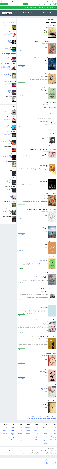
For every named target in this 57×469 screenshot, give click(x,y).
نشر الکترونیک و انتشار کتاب (51, 1)
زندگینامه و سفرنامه (53, 436)
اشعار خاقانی (37, 79)
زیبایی (21, 430)
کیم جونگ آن (9, 195)
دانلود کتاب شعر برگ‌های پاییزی (49, 193)
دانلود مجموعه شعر (23, 294)
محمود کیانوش (44, 258)
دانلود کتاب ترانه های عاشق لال (50, 162)
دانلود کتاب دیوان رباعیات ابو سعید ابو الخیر (47, 87)
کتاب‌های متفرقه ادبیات (8, 189)
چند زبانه (39, 212)
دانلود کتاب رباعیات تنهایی (50, 25)
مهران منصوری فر (8, 57)
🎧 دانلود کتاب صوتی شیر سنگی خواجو (48, 385)
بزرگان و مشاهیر (19, 426)
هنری (21, 439)
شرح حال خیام (33, 138)
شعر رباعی (41, 329)
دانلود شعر (31, 168)
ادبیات (51, 7)
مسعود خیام (45, 274)
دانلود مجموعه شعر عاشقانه (22, 327)
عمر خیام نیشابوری (44, 43)
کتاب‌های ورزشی (9, 204)
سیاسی (46, 436)
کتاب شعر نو (21, 263)
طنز (55, 431)
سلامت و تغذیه (19, 433)
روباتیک (29, 434)
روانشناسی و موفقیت (4, 428)
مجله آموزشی (12, 434)
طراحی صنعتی (28, 426)
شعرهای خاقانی (31, 79)
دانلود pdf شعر (35, 263)
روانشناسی (45, 433)
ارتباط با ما (54, 460)
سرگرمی (21, 431)
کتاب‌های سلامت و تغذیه (8, 25)
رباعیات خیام (42, 138)
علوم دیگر (45, 445)
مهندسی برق (28, 430)
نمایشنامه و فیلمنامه (53, 437)
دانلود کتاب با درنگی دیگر (51, 257)
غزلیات (28, 199)
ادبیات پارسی (39, 60)
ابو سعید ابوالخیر (44, 120)
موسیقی (20, 436)
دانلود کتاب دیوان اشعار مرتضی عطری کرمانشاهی (46, 288)
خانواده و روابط (20, 428)
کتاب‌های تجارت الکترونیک (8, 58)
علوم (48, 7)
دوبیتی (33, 199)
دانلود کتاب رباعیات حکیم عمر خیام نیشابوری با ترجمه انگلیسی (43, 149)
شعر (55, 428)
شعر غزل (33, 297)
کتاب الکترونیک (45, 460)
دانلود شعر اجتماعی (27, 201)
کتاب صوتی (26, 7)
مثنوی (39, 199)
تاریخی (46, 430)
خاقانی (45, 75)
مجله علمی (12, 436)
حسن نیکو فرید (44, 179)
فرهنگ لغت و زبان (53, 439)
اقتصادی (46, 426)
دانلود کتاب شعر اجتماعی (29, 329)
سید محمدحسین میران (43, 321)
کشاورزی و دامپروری (44, 442)
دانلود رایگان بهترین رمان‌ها (8, 34)
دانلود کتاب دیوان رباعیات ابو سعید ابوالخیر (47, 118)
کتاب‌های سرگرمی (6, 220)
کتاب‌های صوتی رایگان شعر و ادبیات (6, 74)
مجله (31, 7)
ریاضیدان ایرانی (41, 279)
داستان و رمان (5, 427)
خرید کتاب (46, 463)
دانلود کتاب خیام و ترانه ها (50, 272)
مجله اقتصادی (12, 431)
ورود (12, 1)
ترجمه (31, 155)
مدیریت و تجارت (4, 431)
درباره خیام (37, 138)
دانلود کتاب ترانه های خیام (50, 134)
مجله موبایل (12, 427)
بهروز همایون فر (44, 151)
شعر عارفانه (32, 311)
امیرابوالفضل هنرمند (8, 217)
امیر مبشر (9, 203)
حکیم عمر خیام (36, 155)
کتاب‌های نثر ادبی (37, 340)
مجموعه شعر (30, 169)
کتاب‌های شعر (42, 76)
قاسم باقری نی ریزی (43, 371)
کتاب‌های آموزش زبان (8, 172)
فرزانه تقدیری (9, 140)
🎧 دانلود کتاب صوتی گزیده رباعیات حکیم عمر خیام (45, 41)
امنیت (37, 428)
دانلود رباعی (34, 169)
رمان (55, 427)
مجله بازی (13, 428)
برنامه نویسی (36, 430)
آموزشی (6, 434)
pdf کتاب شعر (30, 263)
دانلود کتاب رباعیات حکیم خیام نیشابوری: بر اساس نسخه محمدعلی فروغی (41, 209)
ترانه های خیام (36, 280)
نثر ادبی (55, 434)
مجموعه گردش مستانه (36, 326)
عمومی (34, 7)
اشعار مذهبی (31, 313)
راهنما (6, 1)
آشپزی (21, 427)
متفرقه (21, 440)
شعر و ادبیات (5, 426)
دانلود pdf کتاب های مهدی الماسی (38, 168)
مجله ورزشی (12, 433)
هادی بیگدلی (9, 125)
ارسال (15, 453)
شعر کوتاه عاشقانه (37, 311)
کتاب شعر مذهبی (45, 313)
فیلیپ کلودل (9, 97)
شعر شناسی (32, 280)
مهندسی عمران (27, 427)
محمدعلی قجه (9, 210)
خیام (33, 155)
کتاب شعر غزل (40, 297)
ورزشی (21, 437)
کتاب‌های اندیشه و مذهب (8, 48)
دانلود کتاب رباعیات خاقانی (50, 73)
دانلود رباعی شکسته (38, 185)
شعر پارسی (43, 212)
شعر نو (30, 199)
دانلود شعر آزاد (37, 201)
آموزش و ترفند (36, 427)
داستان (55, 426)
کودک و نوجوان (20, 434)
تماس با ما (2, 1)
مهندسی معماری (27, 428)
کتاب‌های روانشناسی (9, 91)
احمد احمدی (45, 402)
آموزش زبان (54, 440)
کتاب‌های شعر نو (9, 41)
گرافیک (37, 437)
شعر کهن (43, 44)
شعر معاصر (43, 29)
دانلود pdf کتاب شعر (41, 263)
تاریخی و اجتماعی (4, 430)
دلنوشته (42, 327)
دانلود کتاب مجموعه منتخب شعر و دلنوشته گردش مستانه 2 (44, 320)
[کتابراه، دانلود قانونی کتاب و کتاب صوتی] (46, 32)
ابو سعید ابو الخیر (44, 89)
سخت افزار (36, 433)
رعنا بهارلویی (45, 195)
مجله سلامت (12, 437)
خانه (55, 7)
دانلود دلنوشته (38, 327)
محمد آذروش (9, 171)
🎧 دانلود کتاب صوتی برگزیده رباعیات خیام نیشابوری (45, 57)
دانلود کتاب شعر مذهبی (37, 313)
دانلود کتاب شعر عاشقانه (31, 327)
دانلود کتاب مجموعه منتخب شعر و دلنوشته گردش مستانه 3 (44, 336)
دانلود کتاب (21, 81)
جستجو (25, 4)
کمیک (55, 433)
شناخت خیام (45, 280)
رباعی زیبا (43, 266)
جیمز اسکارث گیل (8, 118)
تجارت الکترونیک (35, 431)
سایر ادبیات (54, 442)
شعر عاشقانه (44, 169)
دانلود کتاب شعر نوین (33, 184)
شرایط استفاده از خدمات (52, 465)
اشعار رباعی (40, 266)
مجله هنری (12, 439)
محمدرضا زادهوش (8, 162)
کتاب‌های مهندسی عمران (8, 67)
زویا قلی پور (9, 155)
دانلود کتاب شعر (45, 201)
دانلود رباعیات (39, 169)
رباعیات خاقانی (41, 79)
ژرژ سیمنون (9, 133)
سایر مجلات (12, 440)
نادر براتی (9, 110)
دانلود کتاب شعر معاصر (40, 264)
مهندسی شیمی (27, 433)
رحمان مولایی (9, 73)
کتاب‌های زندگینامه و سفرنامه (40, 276)
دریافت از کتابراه (21, 34)
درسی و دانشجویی (44, 440)
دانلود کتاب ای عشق (52, 401)
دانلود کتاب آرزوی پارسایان (50, 369)
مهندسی (39, 7)
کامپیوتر (43, 7)
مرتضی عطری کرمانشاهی (43, 290)
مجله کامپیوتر (12, 426)
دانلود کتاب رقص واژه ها (51, 178)
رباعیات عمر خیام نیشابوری (34, 416)
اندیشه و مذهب (44, 427)
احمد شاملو (9, 40)
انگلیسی (28, 155)
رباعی (44, 329)
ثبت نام (9, 1)
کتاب (36, 452)
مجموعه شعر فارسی (32, 264)
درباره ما (55, 462)
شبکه (37, 434)
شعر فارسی (25, 263)
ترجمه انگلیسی (24, 155)
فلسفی (46, 437)
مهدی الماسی (44, 163)
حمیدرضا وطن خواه (44, 386)
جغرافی (46, 431)
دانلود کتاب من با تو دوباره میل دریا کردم (48, 225)
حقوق (46, 439)
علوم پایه (45, 443)
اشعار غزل (36, 297)
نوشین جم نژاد (9, 148)
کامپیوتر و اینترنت (35, 439)
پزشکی (46, 428)
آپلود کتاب (4, 4)
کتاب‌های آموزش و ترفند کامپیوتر (7, 66)
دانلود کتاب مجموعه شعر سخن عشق (48, 304)
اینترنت (37, 426)
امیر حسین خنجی (44, 104)
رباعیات (36, 199)
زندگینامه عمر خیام (26, 280)
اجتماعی (46, 434)
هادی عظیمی (44, 227)
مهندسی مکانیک (27, 431)
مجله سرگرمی (12, 430)
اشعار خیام (41, 280)
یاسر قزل (9, 47)
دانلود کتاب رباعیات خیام (51, 102)
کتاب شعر (32, 201)
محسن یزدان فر (44, 27)
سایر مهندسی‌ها (27, 436)
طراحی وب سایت (35, 436)
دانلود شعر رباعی (36, 329)
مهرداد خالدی (9, 33)
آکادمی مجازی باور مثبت (7, 90)
